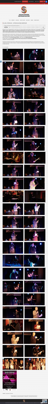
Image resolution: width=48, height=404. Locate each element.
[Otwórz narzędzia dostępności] (46, 2)
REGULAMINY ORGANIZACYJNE (18, 1)
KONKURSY (32, 20)
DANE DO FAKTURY (37, 1)
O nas (10, 20)
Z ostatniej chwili (7, 393)
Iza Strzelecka (11, 393)
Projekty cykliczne (22, 20)
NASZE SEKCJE (17, 20)
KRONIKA (4, 393)
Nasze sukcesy (28, 20)
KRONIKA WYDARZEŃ (36, 20)
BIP (44, 1)
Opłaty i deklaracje (25, 1)
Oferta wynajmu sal (31, 1)
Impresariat (13, 20)
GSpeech (44, 28)
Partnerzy (41, 1)
